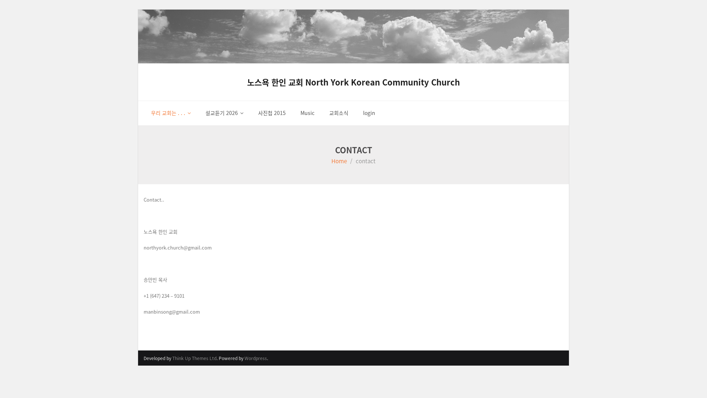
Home (339, 161)
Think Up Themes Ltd (194, 358)
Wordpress (256, 358)
